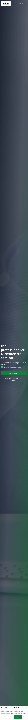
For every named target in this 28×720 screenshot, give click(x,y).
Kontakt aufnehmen (14, 373)
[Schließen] (26, 707)
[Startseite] (6, 3)
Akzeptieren (18, 717)
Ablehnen (9, 717)
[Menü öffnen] (25, 3)
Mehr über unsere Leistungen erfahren (13, 379)
